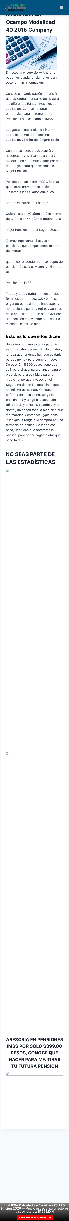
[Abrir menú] (61, 7)
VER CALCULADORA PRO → (35, 1217)
